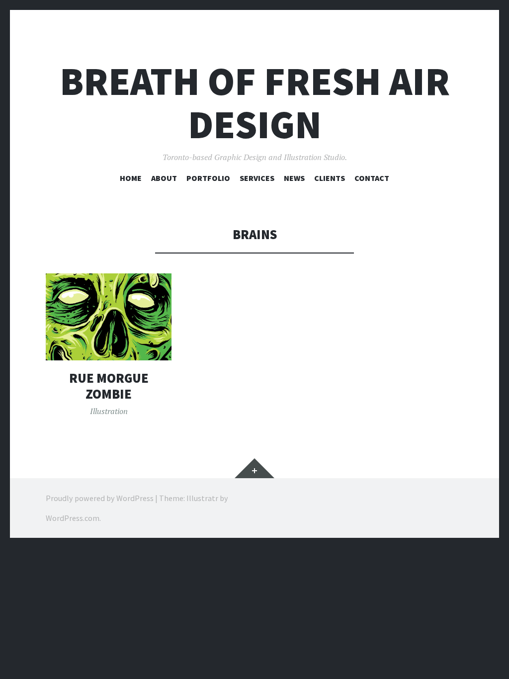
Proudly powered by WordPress (100, 498)
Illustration (109, 411)
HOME (131, 178)
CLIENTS (329, 178)
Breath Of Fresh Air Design (255, 103)
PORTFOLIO (208, 178)
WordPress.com (72, 518)
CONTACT (371, 178)
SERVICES (257, 178)
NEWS (294, 178)
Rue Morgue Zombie (109, 386)
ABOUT (164, 178)
